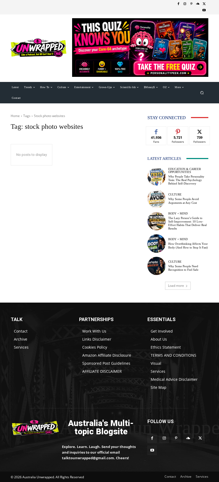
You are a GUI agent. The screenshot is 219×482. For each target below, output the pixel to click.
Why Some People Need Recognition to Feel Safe (183, 268)
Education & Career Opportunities (184, 171)
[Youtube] (204, 10)
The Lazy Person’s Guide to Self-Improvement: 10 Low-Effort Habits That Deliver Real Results (187, 223)
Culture (175, 194)
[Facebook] (178, 4)
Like (156, 131)
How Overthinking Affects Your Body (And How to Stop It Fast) (188, 245)
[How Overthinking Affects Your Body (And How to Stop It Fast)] (156, 243)
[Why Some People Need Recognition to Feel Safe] (156, 266)
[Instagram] (185, 4)
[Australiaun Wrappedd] (32, 427)
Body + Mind (178, 213)
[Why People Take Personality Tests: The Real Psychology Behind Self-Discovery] (156, 176)
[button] (202, 92)
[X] (204, 4)
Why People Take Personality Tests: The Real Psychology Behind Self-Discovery (186, 180)
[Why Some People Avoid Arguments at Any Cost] (156, 199)
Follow (178, 131)
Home (15, 116)
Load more (176, 285)
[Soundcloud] (197, 4)
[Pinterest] (191, 4)
